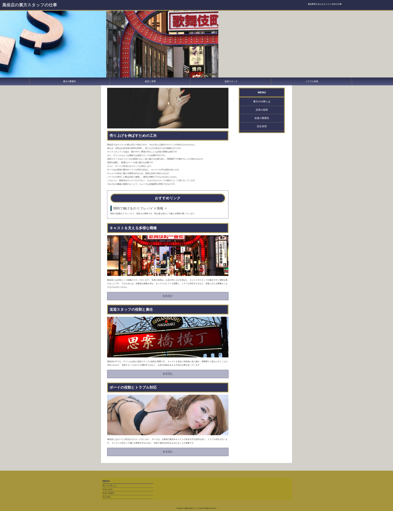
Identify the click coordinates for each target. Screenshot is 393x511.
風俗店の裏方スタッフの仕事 (29, 5)
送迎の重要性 (261, 118)
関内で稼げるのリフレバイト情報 (138, 208)
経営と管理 (150, 81)
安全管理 (262, 126)
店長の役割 (262, 109)
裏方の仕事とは (261, 101)
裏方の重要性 (69, 81)
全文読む (168, 295)
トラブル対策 (311, 81)
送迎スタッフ (231, 81)
